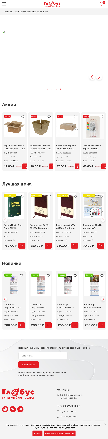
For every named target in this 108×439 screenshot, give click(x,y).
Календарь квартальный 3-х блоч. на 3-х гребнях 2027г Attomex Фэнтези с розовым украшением (67, 306)
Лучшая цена (17, 183)
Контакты (63, 389)
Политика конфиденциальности (59, 433)
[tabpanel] (54, 59)
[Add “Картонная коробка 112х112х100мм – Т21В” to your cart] (25, 166)
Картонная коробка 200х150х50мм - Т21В (40, 147)
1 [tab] (47, 89)
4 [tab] (60, 89)
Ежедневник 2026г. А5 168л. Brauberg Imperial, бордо (66, 227)
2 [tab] (51, 89)
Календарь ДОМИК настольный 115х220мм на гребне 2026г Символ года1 (93, 227)
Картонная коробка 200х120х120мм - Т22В (66, 148)
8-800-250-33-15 (69, 406)
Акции (9, 104)
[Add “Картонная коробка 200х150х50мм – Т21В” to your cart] (52, 166)
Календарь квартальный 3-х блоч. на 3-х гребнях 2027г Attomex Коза (94, 306)
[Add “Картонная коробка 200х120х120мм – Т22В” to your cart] (78, 166)
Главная (8, 12)
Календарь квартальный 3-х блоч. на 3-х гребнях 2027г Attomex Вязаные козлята (41, 306)
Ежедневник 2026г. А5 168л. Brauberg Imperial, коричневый (40, 227)
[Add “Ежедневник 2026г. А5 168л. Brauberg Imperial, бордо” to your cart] (74, 246)
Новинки (11, 263)
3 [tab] (56, 89)
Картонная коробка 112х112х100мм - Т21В (14, 147)
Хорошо (37, 433)
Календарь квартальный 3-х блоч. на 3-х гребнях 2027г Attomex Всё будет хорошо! (14, 306)
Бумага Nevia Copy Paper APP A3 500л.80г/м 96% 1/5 (14, 227)
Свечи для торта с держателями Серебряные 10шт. (92, 148)
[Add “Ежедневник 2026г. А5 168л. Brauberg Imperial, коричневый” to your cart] (48, 246)
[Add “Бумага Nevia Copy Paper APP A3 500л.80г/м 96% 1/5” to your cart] (21, 246)
